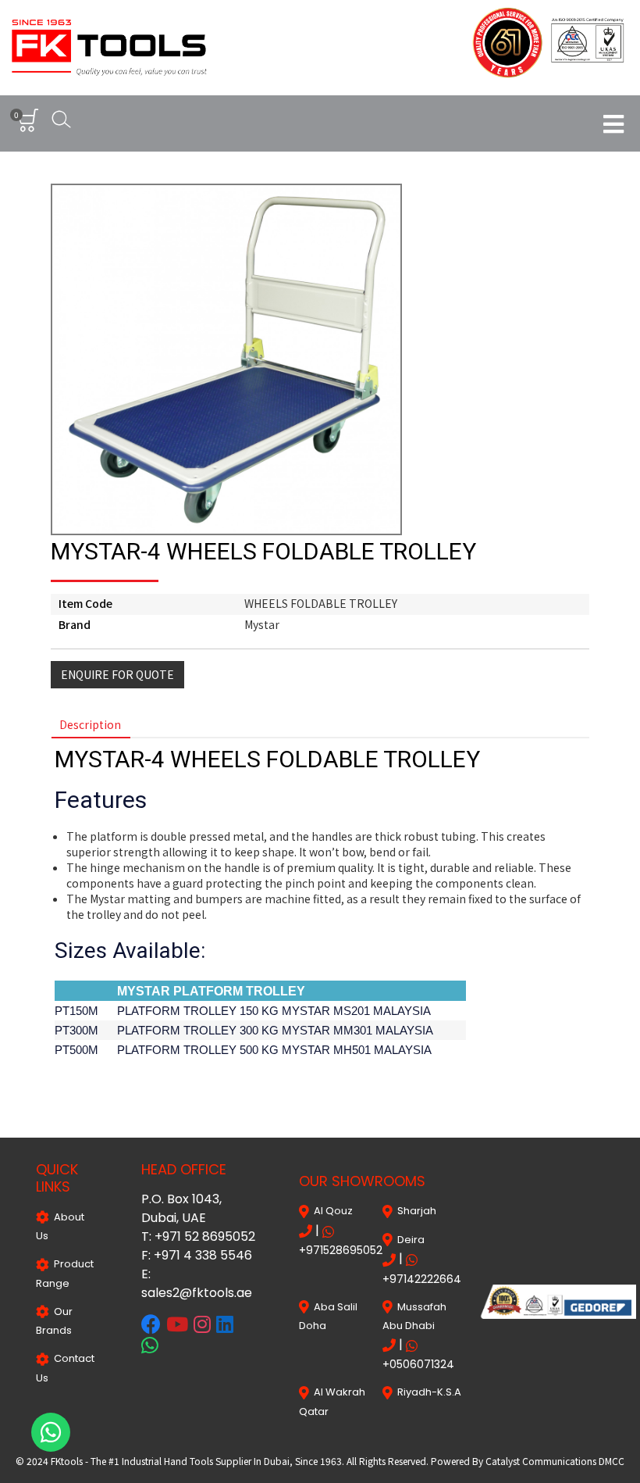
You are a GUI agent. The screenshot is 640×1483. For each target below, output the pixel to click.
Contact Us (65, 1368)
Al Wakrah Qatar (332, 1401)
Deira (409, 1239)
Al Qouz (331, 1210)
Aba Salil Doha (328, 1316)
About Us (60, 1226)
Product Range (65, 1273)
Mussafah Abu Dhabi (414, 1316)
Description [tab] (90, 724)
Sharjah (414, 1210)
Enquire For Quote (117, 674)
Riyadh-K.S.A (427, 1392)
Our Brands (54, 1321)
